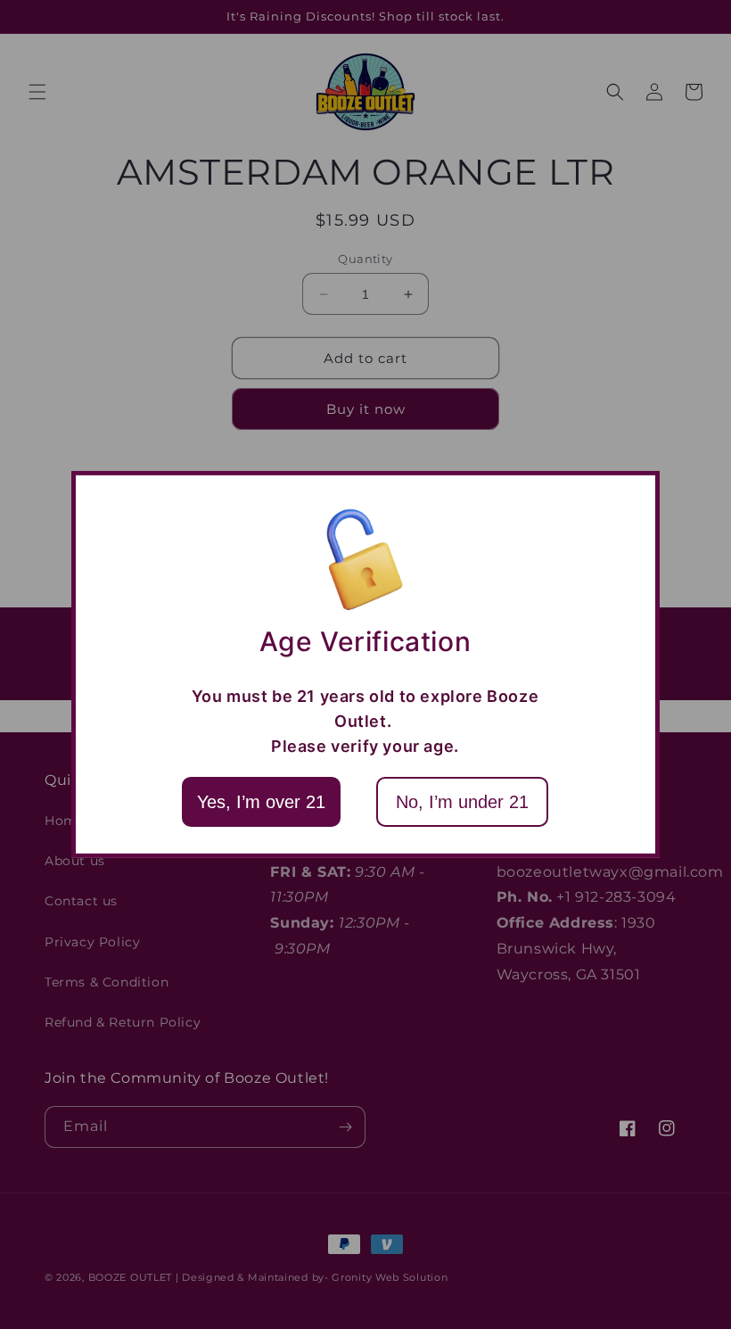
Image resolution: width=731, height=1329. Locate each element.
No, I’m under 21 (462, 802)
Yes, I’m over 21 (261, 802)
